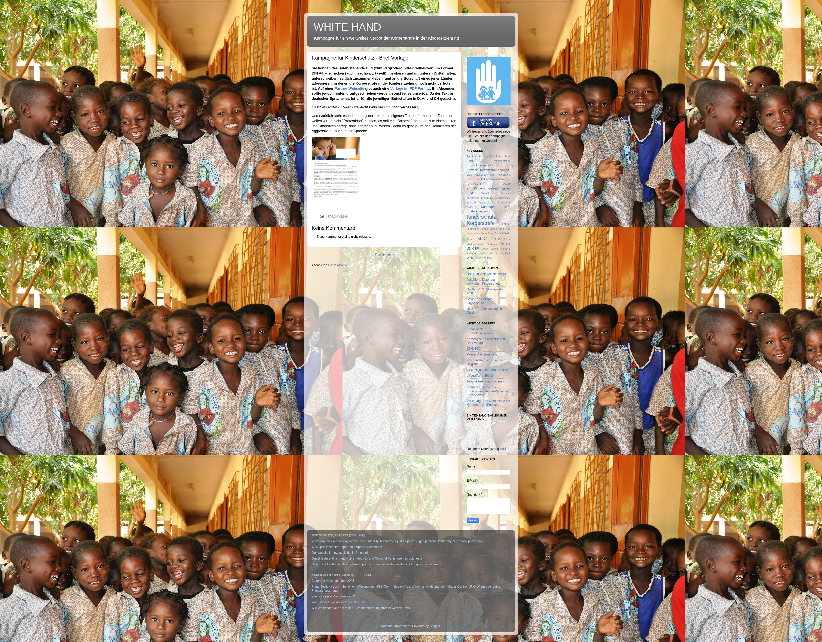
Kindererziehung (478, 211)
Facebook (480, 174)
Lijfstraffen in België (480, 375)
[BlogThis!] (334, 216)
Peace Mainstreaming (482, 354)
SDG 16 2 (474, 348)
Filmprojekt (504, 174)
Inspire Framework (499, 202)
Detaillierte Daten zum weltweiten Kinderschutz (483, 281)
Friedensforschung (500, 179)
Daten (470, 161)
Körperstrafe (481, 223)
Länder (506, 223)
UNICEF (473, 248)
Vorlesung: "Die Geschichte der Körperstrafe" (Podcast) (488, 402)
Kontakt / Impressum (395, 626)
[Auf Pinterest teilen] (346, 216)
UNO (485, 248)
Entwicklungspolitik (480, 165)
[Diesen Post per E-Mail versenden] (330, 216)
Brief (508, 156)
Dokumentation (502, 161)
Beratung (472, 156)
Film (492, 174)
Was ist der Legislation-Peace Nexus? (338, 602)
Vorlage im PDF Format (410, 89)
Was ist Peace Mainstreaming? (333, 596)
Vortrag (494, 253)
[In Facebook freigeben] (342, 216)
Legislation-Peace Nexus (482, 228)
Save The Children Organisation (480, 301)
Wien (478, 258)
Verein (494, 248)
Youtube (487, 258)
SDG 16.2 (488, 238)
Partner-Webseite (349, 89)
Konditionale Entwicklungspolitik (480, 331)
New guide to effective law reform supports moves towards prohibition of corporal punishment (376, 564)
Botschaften (496, 156)
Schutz (471, 239)
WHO (471, 258)
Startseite (384, 254)
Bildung (483, 156)
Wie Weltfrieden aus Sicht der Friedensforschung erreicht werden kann (360, 608)
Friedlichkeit (474, 184)
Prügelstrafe (502, 233)
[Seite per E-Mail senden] (321, 216)
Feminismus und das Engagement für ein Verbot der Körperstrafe (488, 391)
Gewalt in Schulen (496, 193)
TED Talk (505, 244)
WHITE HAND (347, 27)
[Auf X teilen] (338, 216)
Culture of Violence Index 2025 (332, 580)
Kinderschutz (481, 217)
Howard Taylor (476, 202)
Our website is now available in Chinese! (339, 552)
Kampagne (488, 207)
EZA (469, 174)
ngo (501, 228)
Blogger (435, 626)
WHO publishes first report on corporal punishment (346, 547)
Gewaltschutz (503, 197)
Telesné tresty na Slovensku (486, 381)
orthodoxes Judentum (480, 233)
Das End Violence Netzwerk (486, 274)
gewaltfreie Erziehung (480, 197)
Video (483, 253)
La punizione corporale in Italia (488, 370)
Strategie (492, 244)
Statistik (480, 244)
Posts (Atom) (337, 265)
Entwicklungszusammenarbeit (488, 170)
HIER (504, 449)
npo (508, 228)
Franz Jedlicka (477, 179)
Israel (470, 207)
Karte (507, 207)
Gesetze (490, 183)
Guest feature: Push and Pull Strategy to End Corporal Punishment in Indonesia (366, 558)
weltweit (506, 253)
